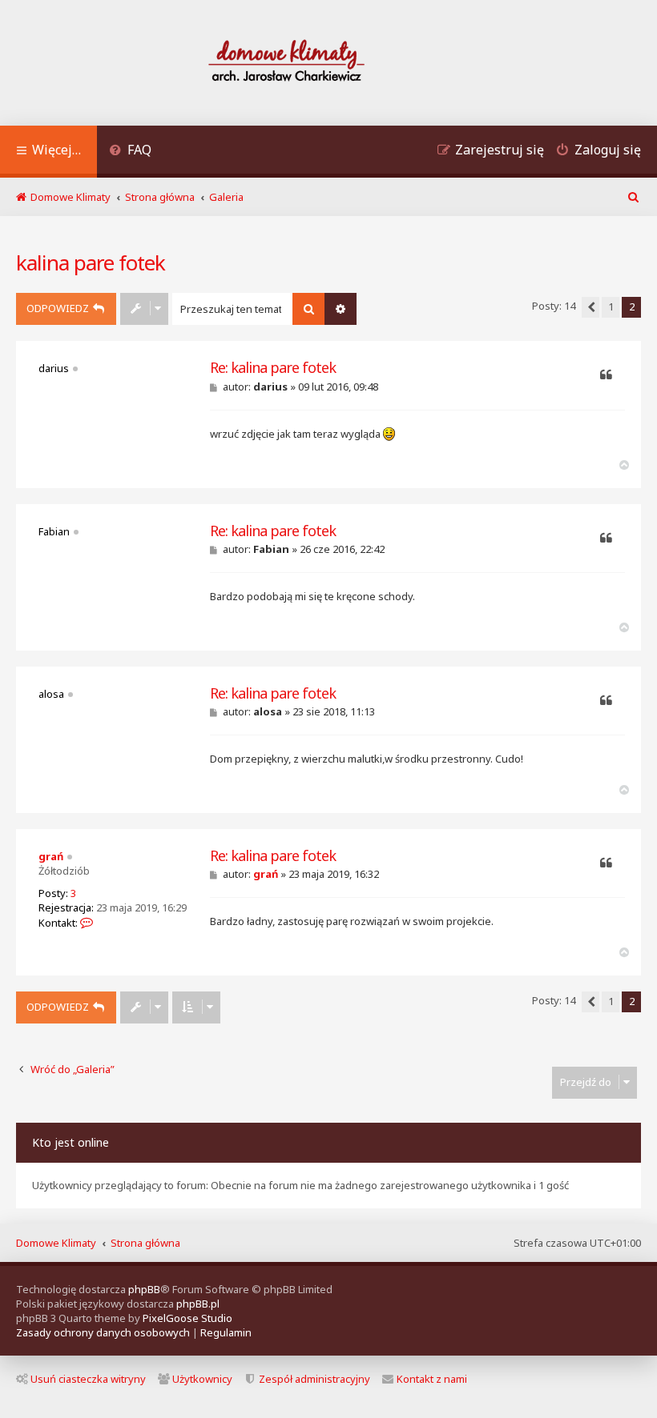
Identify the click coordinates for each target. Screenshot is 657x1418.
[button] (590, 307)
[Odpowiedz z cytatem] (606, 375)
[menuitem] (130, 152)
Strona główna (145, 1243)
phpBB (144, 1289)
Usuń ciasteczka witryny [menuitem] (88, 1379)
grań (50, 856)
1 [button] (611, 306)
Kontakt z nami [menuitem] (432, 1379)
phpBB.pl (198, 1303)
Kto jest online (70, 1142)
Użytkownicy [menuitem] (202, 1379)
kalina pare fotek (90, 262)
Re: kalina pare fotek (273, 368)
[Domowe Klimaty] (328, 63)
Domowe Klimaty (56, 1243)
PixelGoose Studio (187, 1318)
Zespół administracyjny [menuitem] (314, 1379)
